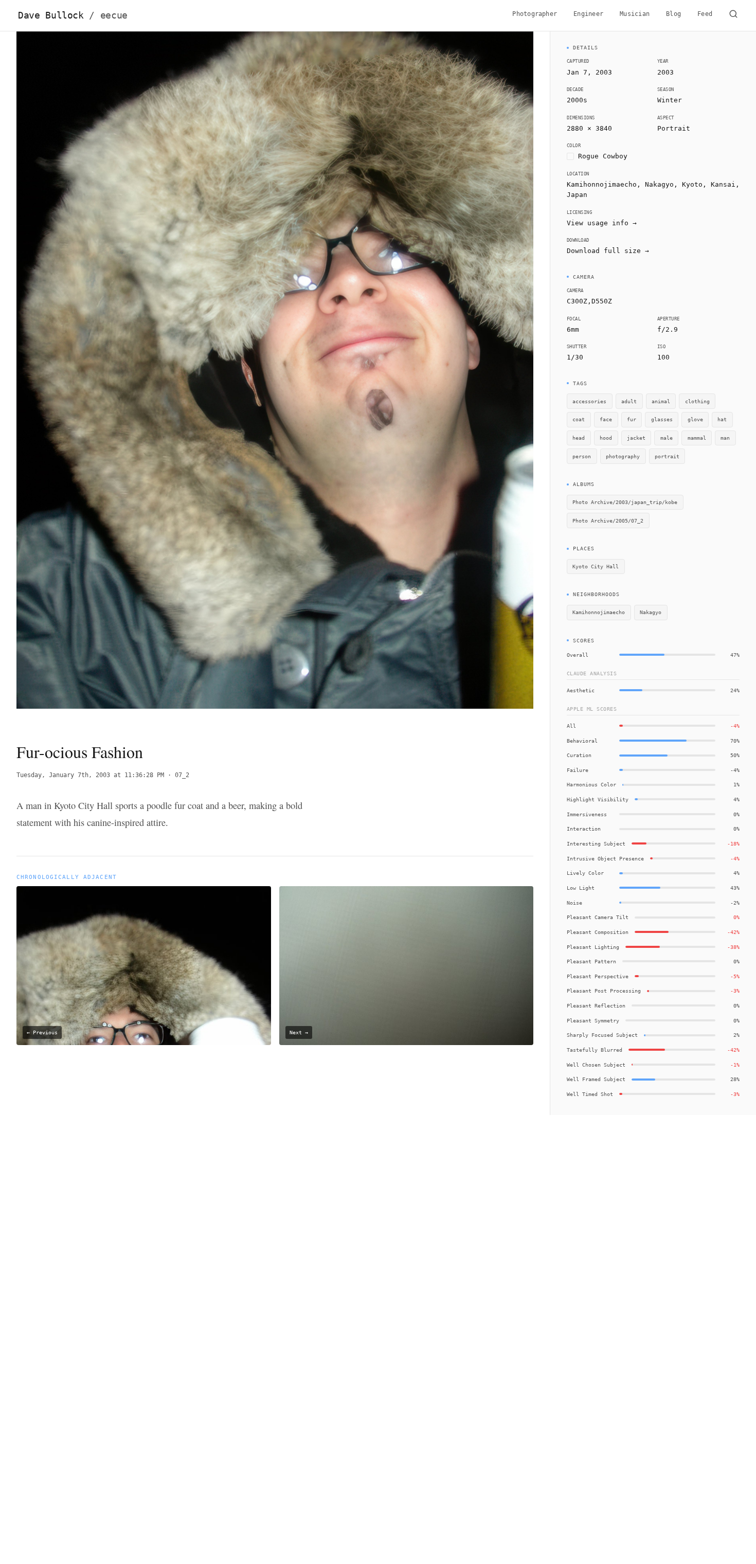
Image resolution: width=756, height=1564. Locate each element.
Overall (577, 655)
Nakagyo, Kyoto (674, 184)
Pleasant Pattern (591, 961)
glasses (662, 419)
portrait (667, 456)
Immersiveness (587, 814)
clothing (697, 401)
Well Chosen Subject (596, 1065)
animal (661, 401)
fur (631, 419)
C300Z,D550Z (589, 301)
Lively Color (585, 873)
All (571, 726)
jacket (636, 438)
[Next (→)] (481, 378)
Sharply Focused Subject (602, 1035)
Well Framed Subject (596, 1079)
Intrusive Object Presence (605, 858)
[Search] (733, 15)
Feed (704, 13)
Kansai (723, 184)
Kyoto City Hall (595, 566)
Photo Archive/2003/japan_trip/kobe (624, 502)
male (666, 438)
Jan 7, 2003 (589, 72)
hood (606, 438)
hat (722, 419)
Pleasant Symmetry (593, 1020)
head (578, 438)
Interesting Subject (596, 843)
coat (578, 419)
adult (629, 401)
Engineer (588, 13)
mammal (697, 438)
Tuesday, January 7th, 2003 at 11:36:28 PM (90, 775)
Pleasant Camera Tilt (597, 917)
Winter (669, 100)
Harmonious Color (591, 784)
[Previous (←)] (68, 378)
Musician (635, 13)
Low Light (581, 888)
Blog (673, 13)
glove (695, 419)
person (581, 456)
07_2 (182, 775)
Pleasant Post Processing (604, 990)
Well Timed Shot (590, 1094)
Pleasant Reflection (596, 1005)
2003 (665, 72)
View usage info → (602, 223)
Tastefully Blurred (594, 1050)
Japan (577, 195)
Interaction (584, 828)
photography (623, 456)
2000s (577, 100)
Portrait (673, 128)
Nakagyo (650, 612)
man (725, 438)
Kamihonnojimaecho (598, 612)
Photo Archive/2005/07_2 (607, 520)
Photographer (534, 13)
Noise (574, 903)
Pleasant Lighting (593, 947)
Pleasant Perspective (597, 976)
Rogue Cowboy (602, 156)
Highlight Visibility (597, 799)
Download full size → (608, 251)
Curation (579, 755)
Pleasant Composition (597, 932)
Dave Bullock (73, 15)
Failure (577, 770)
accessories (589, 401)
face (606, 419)
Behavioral (582, 741)
